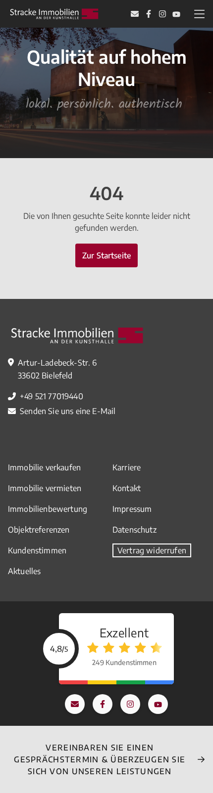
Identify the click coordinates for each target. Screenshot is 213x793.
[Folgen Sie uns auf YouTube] (176, 14)
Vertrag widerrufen (151, 550)
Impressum (132, 509)
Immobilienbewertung (47, 509)
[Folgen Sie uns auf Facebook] (149, 14)
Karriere (126, 467)
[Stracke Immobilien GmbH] (54, 14)
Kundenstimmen (37, 550)
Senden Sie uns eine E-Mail (67, 411)
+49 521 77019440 (51, 396)
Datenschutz (134, 530)
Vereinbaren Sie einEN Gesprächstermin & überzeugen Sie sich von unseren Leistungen (99, 759)
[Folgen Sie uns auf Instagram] (162, 14)
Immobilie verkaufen (44, 467)
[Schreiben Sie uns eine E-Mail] (135, 14)
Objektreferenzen (39, 530)
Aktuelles (24, 571)
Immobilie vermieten (44, 488)
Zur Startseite (106, 255)
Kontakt (126, 488)
